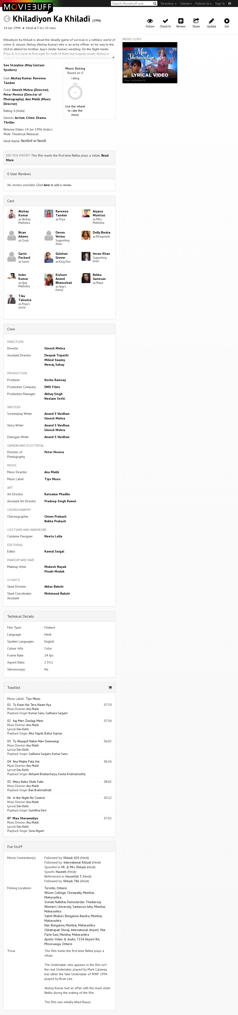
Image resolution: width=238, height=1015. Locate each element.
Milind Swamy (54, 360)
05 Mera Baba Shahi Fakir (25, 782)
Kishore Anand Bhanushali (64, 279)
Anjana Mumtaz (99, 213)
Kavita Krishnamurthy (72, 774)
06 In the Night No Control (26, 798)
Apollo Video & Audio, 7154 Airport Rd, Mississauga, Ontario (72, 941)
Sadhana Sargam (57, 713)
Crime (30, 118)
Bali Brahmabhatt (40, 790)
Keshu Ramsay (55, 380)
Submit (185, 3)
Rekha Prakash (55, 521)
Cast (10, 200)
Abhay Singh (53, 394)
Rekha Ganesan (99, 277)
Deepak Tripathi (56, 355)
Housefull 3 (73, 876)
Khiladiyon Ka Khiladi (51, 18)
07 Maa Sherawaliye (22, 818)
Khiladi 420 (71, 858)
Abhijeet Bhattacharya (43, 774)
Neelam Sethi (54, 398)
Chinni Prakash (55, 516)
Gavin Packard (24, 255)
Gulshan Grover (62, 255)
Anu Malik (51, 472)
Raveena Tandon (62, 213)
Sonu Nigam (36, 831)
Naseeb (61, 872)
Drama (41, 118)
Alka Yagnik (36, 733)
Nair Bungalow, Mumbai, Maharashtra (69, 925)
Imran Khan (101, 253)
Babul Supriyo (53, 733)
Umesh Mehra (54, 348)
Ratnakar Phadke (57, 494)
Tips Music (52, 479)
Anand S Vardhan (56, 414)
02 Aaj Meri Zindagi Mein (25, 721)
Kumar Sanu (36, 713)
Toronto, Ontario (55, 888)
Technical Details (20, 616)
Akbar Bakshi (53, 586)
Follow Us (202, 3)
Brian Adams (23, 234)
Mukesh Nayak (55, 567)
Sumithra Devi (37, 810)
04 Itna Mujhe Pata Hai (23, 761)
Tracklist (13, 687)
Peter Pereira (54, 452)
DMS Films (52, 387)
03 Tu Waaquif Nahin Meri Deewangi (33, 741)
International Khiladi (77, 862)
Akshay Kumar (21, 78)
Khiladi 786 (71, 881)
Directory (167, 3)
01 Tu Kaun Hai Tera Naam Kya (29, 705)
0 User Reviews (19, 173)
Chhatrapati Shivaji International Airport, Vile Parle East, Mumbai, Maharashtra (74, 932)
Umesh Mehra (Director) (30, 90)
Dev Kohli (23, 729)
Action (20, 118)
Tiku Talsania (24, 298)
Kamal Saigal (54, 551)
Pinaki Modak (54, 571)
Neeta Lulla (53, 536)
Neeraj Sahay (54, 364)
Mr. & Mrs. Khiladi (73, 867)
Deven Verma (60, 234)
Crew (11, 329)
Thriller (9, 122)
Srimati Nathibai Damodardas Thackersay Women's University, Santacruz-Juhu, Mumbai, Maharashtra (75, 906)
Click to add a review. (54, 185)
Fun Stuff (15, 846)
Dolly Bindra (101, 232)
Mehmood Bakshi (57, 593)
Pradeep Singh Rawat (60, 501)
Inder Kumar (23, 277)
